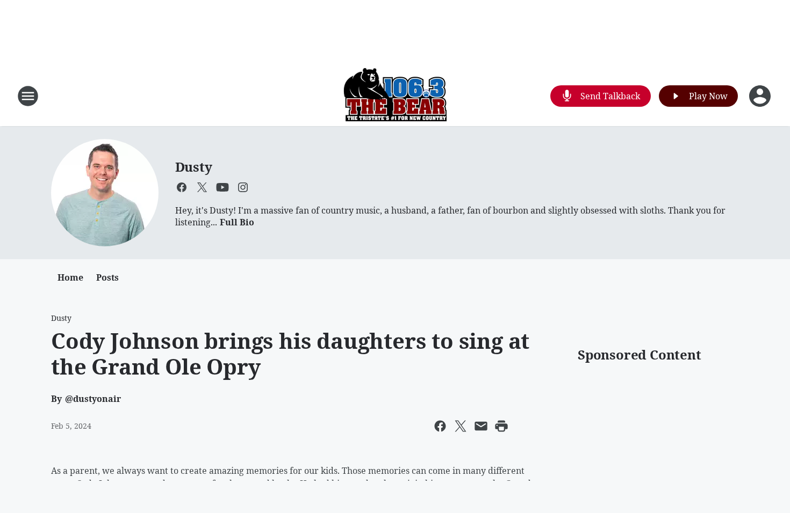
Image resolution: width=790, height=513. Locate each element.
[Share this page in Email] (481, 426)
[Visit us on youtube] (222, 187)
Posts (107, 277)
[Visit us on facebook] (181, 187)
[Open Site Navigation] (28, 96)
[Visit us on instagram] (242, 187)
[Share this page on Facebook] (440, 426)
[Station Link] (395, 96)
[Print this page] (501, 426)
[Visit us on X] (202, 187)
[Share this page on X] (460, 426)
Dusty (193, 166)
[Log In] (761, 96)
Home (70, 277)
